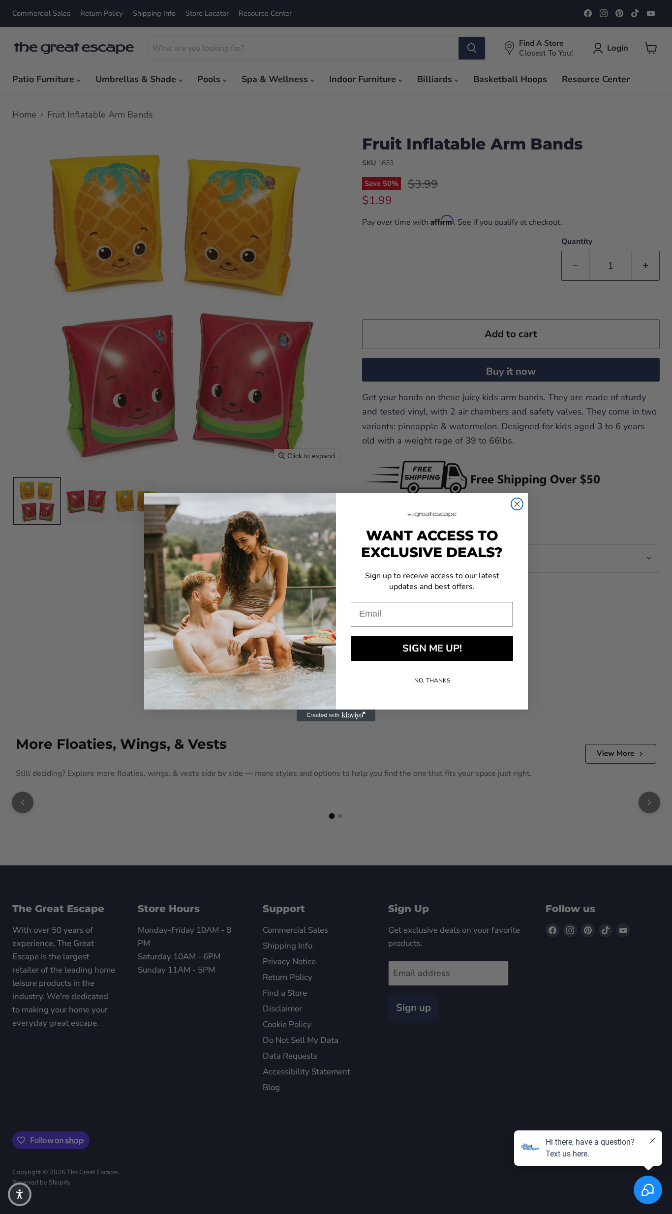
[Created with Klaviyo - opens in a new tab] (336, 715)
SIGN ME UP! (432, 648)
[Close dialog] (517, 504)
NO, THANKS (432, 680)
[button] (19, 1194)
